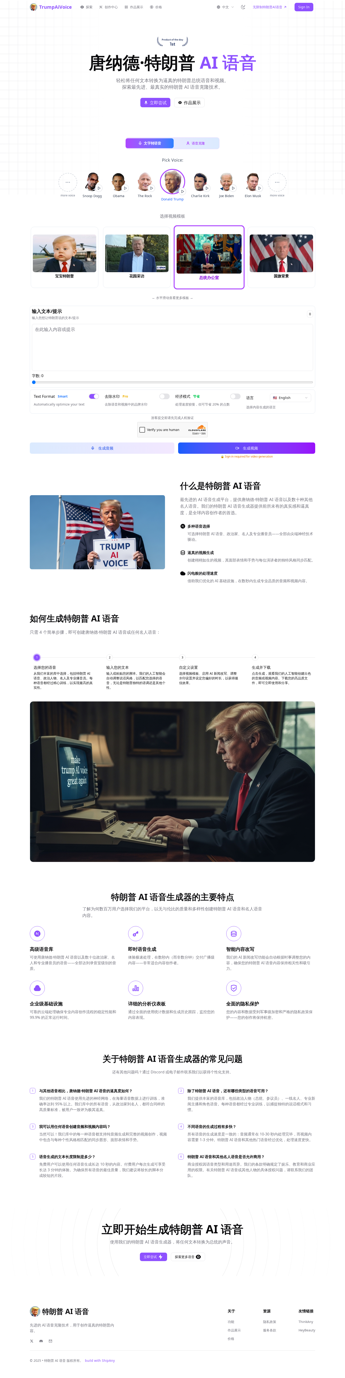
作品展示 (136, 7)
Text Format (51, 396)
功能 (231, 1321)
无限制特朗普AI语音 (267, 7)
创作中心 (111, 7)
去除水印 (116, 396)
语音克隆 (198, 143)
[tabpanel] (172, 781)
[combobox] (225, 7)
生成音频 (105, 448)
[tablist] (172, 672)
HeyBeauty (307, 1330)
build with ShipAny (100, 1360)
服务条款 (269, 1330)
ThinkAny (306, 1321)
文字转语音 (152, 143)
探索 (89, 7)
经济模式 (187, 396)
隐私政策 (269, 1321)
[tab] (63, 672)
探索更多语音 (185, 1257)
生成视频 (250, 448)
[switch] (94, 396)
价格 (158, 7)
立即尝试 (158, 102)
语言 (250, 397)
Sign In (304, 7)
